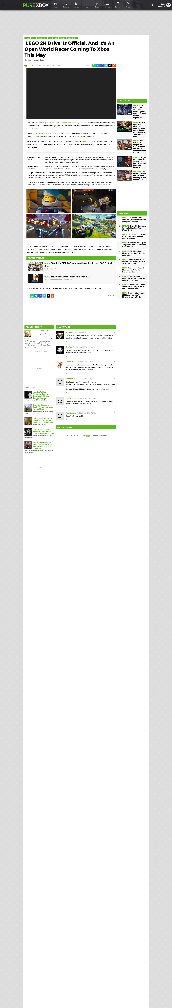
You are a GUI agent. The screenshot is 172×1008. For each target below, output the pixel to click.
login (88, 436)
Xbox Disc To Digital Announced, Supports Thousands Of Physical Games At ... (134, 220)
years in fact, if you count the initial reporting (61, 123)
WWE (84, 141)
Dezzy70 (69, 379)
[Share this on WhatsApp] (94, 65)
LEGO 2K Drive (72, 38)
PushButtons (71, 413)
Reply (46, 351)
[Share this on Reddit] (114, 65)
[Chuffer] (60, 353)
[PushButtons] (60, 419)
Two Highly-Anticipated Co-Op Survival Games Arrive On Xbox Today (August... (134, 261)
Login (158, 6)
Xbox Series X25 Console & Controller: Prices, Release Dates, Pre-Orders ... (134, 236)
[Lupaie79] (60, 368)
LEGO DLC (41, 133)
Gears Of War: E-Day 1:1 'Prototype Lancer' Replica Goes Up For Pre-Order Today (43, 431)
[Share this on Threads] (110, 65)
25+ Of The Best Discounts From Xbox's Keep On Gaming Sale (133, 253)
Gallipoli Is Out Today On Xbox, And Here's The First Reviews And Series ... (133, 270)
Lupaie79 (69, 362)
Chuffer (69, 347)
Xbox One (62, 38)
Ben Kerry (33, 65)
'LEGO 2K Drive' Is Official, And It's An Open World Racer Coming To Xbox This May (69, 49)
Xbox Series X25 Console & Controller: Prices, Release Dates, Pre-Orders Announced (43, 420)
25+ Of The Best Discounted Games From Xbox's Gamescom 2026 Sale (133, 278)
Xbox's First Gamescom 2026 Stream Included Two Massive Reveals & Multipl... (133, 295)
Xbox (33, 38)
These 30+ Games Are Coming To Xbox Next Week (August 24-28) (43, 407)
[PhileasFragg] (60, 338)
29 (130, 180)
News (27, 38)
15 (130, 165)
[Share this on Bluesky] (98, 65)
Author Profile (36, 351)
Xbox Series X (42, 38)
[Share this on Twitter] (106, 65)
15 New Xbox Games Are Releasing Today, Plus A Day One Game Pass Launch (133, 287)
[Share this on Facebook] (102, 65)
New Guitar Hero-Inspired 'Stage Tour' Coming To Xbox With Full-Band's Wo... (134, 245)
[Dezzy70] (60, 385)
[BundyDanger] (60, 404)
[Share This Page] (152, 4)
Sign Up (163, 6)
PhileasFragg (71, 332)
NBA (76, 141)
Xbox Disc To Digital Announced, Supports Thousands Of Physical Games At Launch (41, 395)
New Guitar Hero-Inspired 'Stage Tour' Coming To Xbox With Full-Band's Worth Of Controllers (43, 445)
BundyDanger (71, 398)
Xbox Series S (53, 38)
